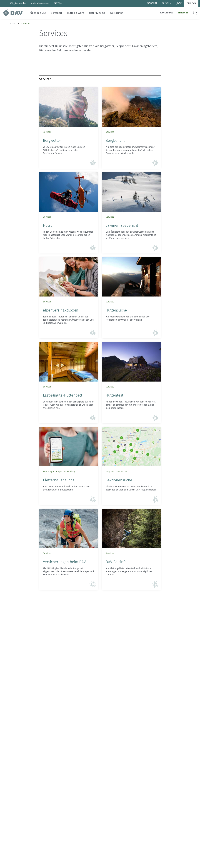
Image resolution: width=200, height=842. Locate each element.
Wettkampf (116, 12)
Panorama (166, 12)
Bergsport (56, 12)
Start (12, 23)
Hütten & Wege (75, 12)
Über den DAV (38, 12)
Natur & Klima (97, 12)
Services (183, 12)
